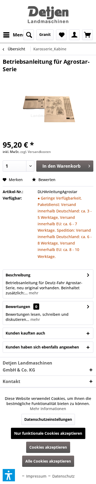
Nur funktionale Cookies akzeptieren (48, 433)
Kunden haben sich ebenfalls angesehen (42, 347)
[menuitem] (14, 34)
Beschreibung (18, 274)
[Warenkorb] (87, 34)
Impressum (35, 476)
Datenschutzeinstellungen (48, 419)
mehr (33, 292)
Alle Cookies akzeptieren (48, 461)
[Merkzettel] (61, 34)
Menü (19, 35)
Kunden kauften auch (25, 333)
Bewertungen (18, 306)
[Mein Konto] (74, 34)
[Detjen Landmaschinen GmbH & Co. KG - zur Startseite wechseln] (48, 14)
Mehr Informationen (48, 408)
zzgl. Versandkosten (35, 151)
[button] (9, 475)
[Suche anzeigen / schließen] (28, 34)
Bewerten (46, 179)
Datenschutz (63, 476)
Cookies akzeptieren (48, 447)
